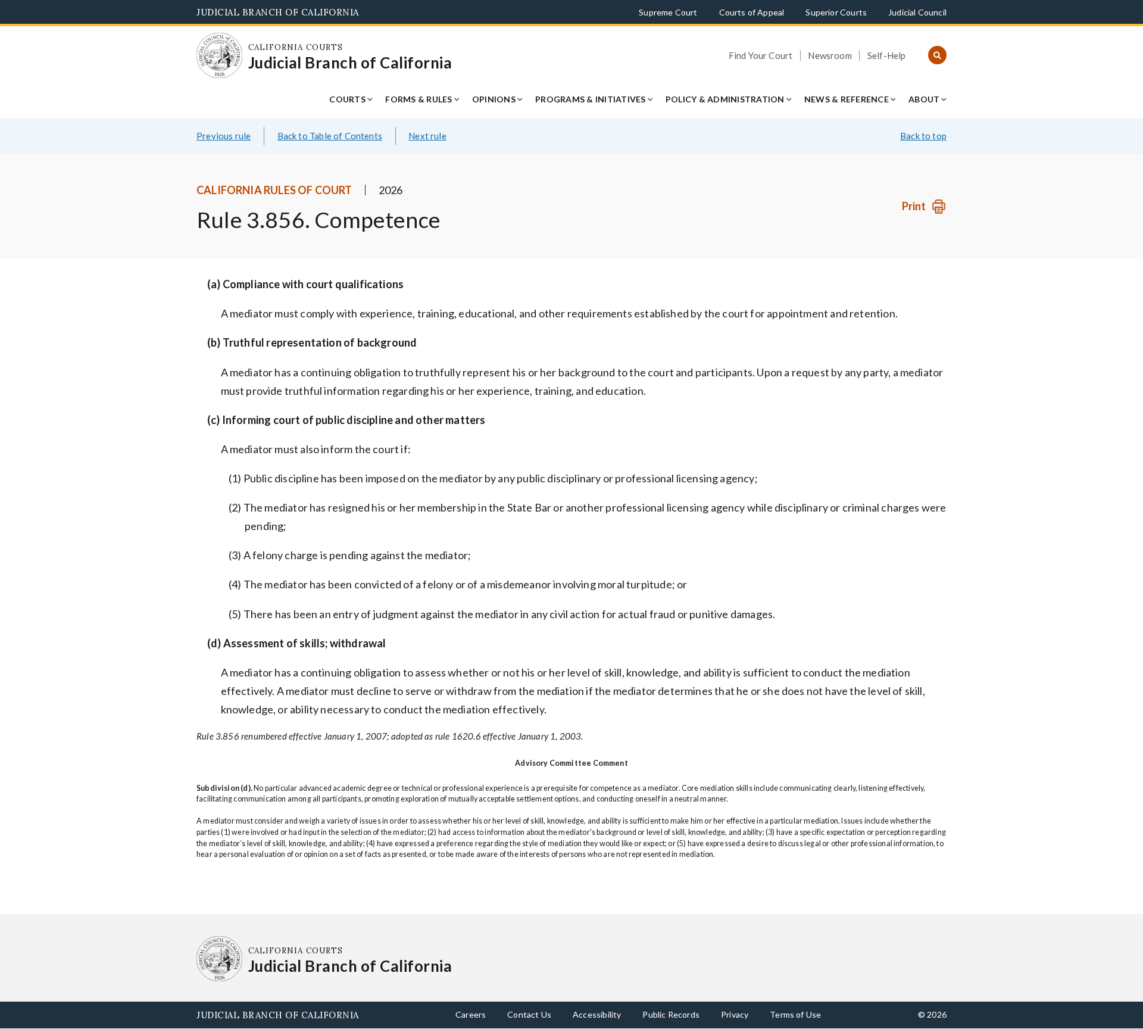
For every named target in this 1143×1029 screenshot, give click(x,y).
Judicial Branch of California (277, 12)
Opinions (494, 99)
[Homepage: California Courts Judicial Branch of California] (219, 56)
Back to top (923, 135)
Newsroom (829, 55)
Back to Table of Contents (330, 135)
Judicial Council (917, 12)
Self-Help (886, 55)
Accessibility (597, 1014)
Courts (347, 99)
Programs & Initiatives (590, 99)
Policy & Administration (725, 99)
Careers (470, 1014)
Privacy (734, 1014)
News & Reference (846, 99)
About (923, 99)
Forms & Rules (418, 99)
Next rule (427, 135)
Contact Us (529, 1014)
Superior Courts (836, 12)
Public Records (670, 1014)
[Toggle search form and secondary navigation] (937, 56)
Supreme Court (668, 12)
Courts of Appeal (752, 12)
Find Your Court (761, 55)
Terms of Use (795, 1014)
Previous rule (223, 135)
